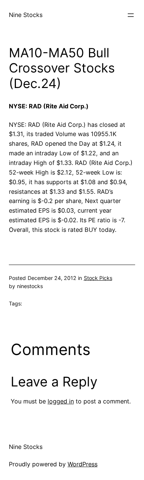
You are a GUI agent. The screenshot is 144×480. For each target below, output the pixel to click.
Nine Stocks (25, 14)
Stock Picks (98, 278)
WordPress (82, 464)
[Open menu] (130, 15)
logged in (61, 401)
